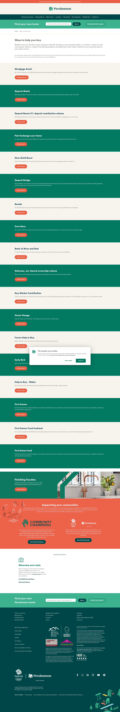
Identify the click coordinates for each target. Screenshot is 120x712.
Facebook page (36, 574)
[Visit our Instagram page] (93, 675)
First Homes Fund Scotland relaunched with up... (71, 695)
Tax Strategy (18, 641)
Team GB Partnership (83, 540)
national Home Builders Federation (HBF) (91, 648)
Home (16, 31)
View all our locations (97, 600)
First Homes (20, 461)
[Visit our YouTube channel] (98, 675)
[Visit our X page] (82, 675)
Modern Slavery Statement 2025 (85, 617)
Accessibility (18, 634)
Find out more (21, 100)
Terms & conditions (19, 644)
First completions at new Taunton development (45, 695)
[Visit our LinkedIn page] (88, 675)
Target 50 (79, 615)
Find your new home (27, 17)
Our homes (66, 17)
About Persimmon (19, 620)
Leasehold (79, 613)
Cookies (17, 638)
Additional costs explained (52, 613)
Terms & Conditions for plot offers (23, 651)
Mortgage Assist (21, 77)
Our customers (76, 17)
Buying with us (40, 17)
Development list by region (95, 24)
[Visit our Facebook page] (77, 675)
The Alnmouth (28, 695)
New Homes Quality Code (21, 627)
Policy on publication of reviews (23, 648)
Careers (48, 620)
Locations (58, 17)
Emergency (79, 620)
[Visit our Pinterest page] (104, 675)
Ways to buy (49, 17)
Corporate (48, 617)
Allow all (80, 361)
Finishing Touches (19, 617)
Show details (68, 361)
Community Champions (37, 542)
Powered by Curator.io (59, 554)
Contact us (95, 17)
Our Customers (49, 615)
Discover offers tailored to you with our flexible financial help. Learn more (60, 1)
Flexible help (86, 17)
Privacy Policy (18, 631)
